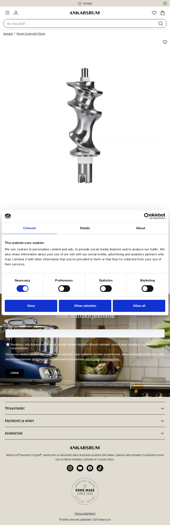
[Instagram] (70, 468)
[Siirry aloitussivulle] (85, 13)
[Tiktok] (100, 468)
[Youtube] (80, 468)
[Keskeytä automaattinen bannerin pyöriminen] (165, 3)
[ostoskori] (162, 13)
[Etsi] (161, 23)
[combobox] (80, 23)
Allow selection (85, 305)
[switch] (64, 288)
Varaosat (8, 33)
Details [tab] (85, 228)
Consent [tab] (29, 228)
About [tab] (140, 228)
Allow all (139, 305)
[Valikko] (7, 13)
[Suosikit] (154, 13)
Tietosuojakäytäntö (85, 513)
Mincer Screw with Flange (31, 33)
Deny (31, 305)
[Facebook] (90, 468)
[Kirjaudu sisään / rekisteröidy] (16, 13)
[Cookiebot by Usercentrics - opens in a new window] (147, 216)
